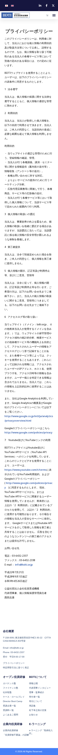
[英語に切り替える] (12, 6)
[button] (53, 15)
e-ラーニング (37, 724)
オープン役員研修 (14, 676)
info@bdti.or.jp (24, 564)
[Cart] (47, 15)
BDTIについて (38, 676)
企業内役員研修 (12, 724)
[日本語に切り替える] (6, 6)
